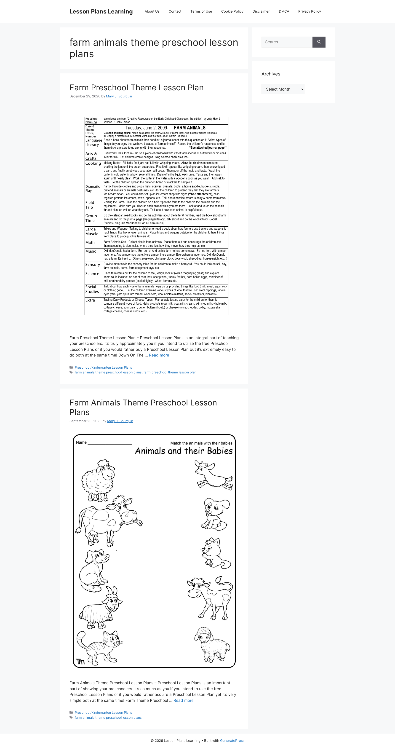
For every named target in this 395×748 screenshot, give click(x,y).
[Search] (319, 42)
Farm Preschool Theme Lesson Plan (136, 87)
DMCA (284, 11)
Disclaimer (261, 11)
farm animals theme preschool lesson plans (108, 372)
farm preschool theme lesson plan (170, 372)
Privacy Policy (309, 11)
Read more (159, 355)
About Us (152, 11)
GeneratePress (232, 740)
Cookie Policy (232, 11)
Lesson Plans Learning (101, 11)
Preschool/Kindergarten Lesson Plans (103, 367)
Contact (175, 11)
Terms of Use (201, 11)
